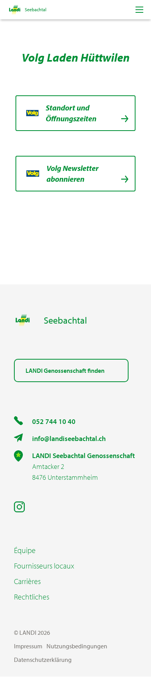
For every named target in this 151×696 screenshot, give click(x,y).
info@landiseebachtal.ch (69, 438)
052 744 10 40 (54, 421)
